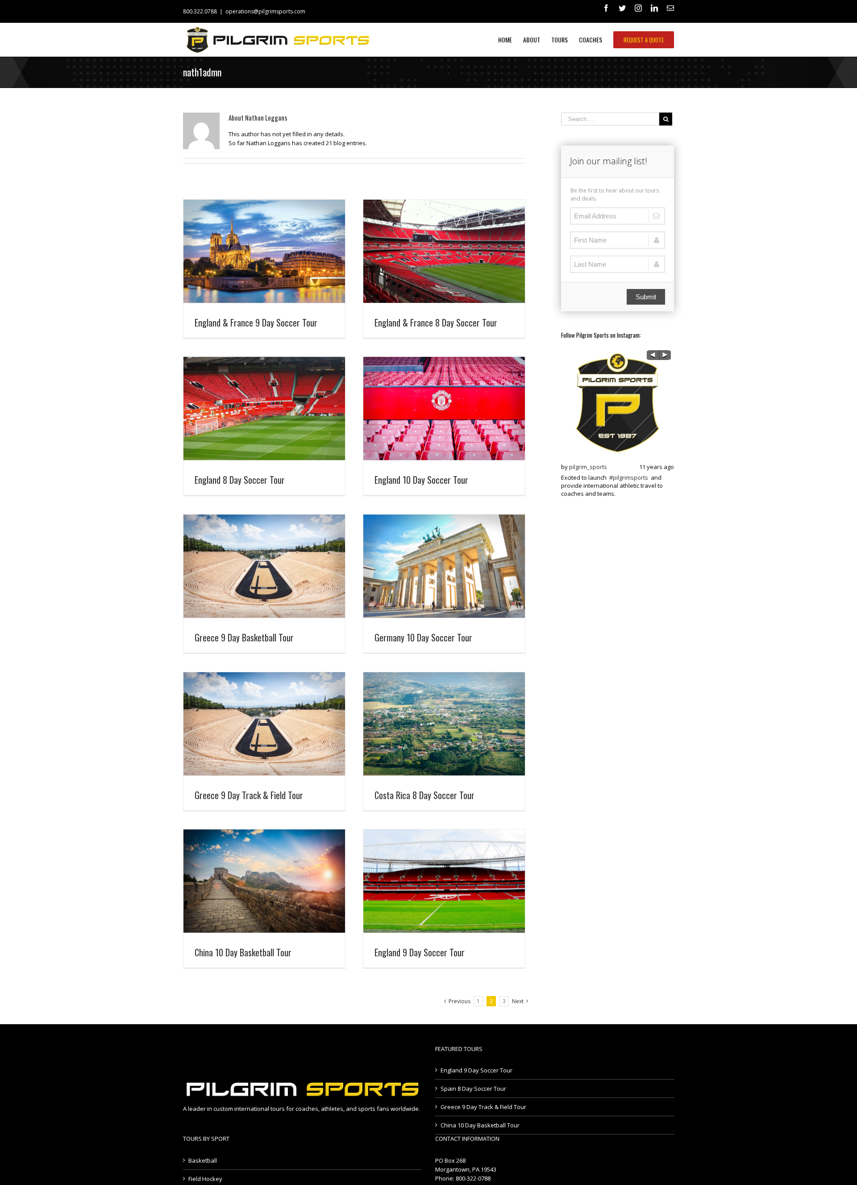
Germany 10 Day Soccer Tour (423, 637)
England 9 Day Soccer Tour (419, 952)
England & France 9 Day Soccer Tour (256, 322)
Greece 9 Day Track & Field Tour (249, 795)
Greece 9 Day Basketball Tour (244, 637)
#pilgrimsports (628, 477)
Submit (646, 297)
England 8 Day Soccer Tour (240, 479)
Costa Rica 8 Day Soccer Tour (424, 795)
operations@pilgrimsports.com (265, 11)
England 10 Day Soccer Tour (421, 479)
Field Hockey (205, 1179)
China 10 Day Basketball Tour (243, 952)
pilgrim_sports (588, 467)
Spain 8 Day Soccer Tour (473, 1089)
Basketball (202, 1160)
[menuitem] (510, 39)
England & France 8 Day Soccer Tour (435, 322)
